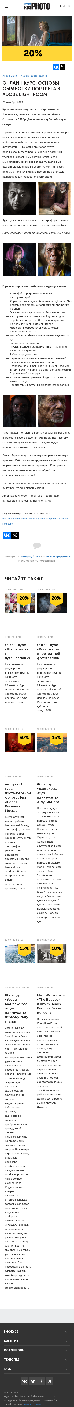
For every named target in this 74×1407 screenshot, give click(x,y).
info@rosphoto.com (34, 1404)
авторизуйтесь (30, 556)
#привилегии (10, 75)
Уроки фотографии (17, 987)
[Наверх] (69, 1394)
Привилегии (13, 637)
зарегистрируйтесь (58, 556)
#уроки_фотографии (34, 75)
